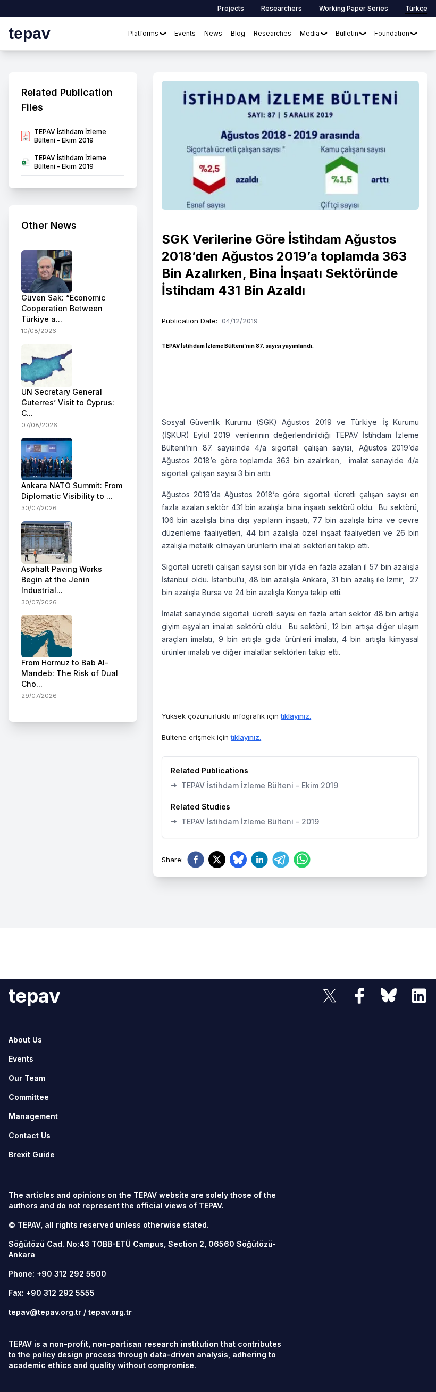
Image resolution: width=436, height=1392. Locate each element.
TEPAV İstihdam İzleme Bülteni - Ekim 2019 (254, 785)
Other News (49, 225)
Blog (238, 33)
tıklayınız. (296, 716)
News (213, 33)
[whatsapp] (302, 859)
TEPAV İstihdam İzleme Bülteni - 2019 (245, 821)
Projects (230, 8)
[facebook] (195, 859)
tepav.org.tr (110, 1311)
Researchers (281, 8)
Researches (272, 33)
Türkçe (416, 8)
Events (185, 33)
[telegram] (280, 859)
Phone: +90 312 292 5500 (57, 1273)
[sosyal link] (329, 995)
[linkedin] (259, 859)
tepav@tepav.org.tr (45, 1311)
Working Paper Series (353, 8)
